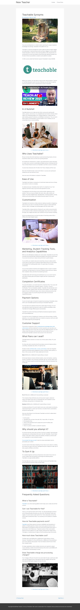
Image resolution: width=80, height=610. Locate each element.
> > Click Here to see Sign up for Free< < (40, 150)
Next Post (61, 598)
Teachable (24, 503)
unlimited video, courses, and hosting (38, 348)
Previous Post (19, 598)
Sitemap (25, 606)
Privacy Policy (60, 2)
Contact (53, 2)
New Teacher (23, 2)
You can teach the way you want (29, 440)
